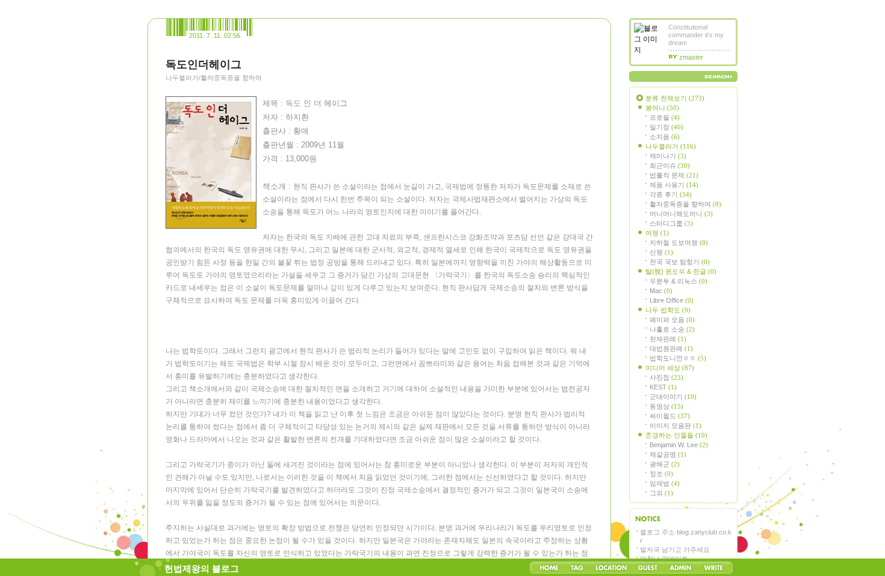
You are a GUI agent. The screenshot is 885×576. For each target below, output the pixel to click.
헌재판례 (668, 338)
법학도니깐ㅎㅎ (678, 358)
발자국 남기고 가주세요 (675, 549)
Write (713, 568)
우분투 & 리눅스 (678, 281)
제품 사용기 (674, 184)
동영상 (666, 406)
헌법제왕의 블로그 (201, 569)
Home (549, 568)
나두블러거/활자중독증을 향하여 (214, 77)
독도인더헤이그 (203, 64)
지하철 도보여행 (679, 242)
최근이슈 (670, 165)
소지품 (665, 136)
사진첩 (666, 377)
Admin (681, 568)
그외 (661, 493)
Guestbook (647, 568)
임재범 (665, 483)
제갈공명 (668, 454)
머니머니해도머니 (681, 213)
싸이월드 (670, 416)
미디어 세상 (669, 367)
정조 (661, 473)
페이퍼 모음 (672, 319)
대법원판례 (671, 348)
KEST (663, 387)
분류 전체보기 (674, 98)
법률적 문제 (674, 175)
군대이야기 (673, 396)
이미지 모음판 (675, 425)
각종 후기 (671, 194)
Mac (661, 290)
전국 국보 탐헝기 (680, 261)
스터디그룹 (671, 223)
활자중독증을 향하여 (685, 204)
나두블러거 (670, 146)
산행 (661, 252)
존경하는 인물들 (676, 435)
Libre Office (672, 300)
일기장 (666, 127)
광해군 (665, 464)
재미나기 (668, 155)
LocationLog (610, 568)
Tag (577, 568)
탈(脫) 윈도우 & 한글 (680, 271)
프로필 (665, 117)
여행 (657, 233)
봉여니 (662, 107)
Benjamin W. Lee (679, 444)
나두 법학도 (668, 310)
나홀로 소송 (672, 329)
